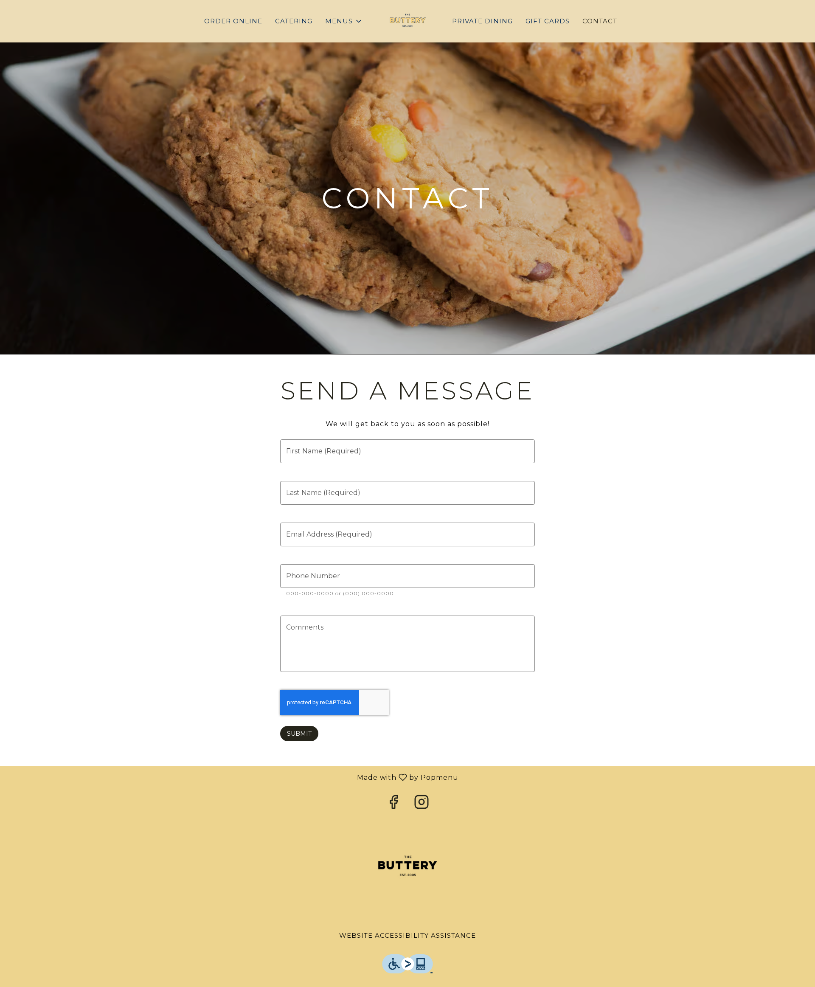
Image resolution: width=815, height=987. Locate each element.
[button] (344, 21)
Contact (599, 21)
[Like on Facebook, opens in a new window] (393, 804)
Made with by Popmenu (232, 777)
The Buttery (407, 866)
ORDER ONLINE (233, 21)
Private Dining (482, 21)
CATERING (293, 21)
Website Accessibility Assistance (407, 935)
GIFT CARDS (548, 21)
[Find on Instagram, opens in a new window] (421, 804)
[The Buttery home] (407, 21)
